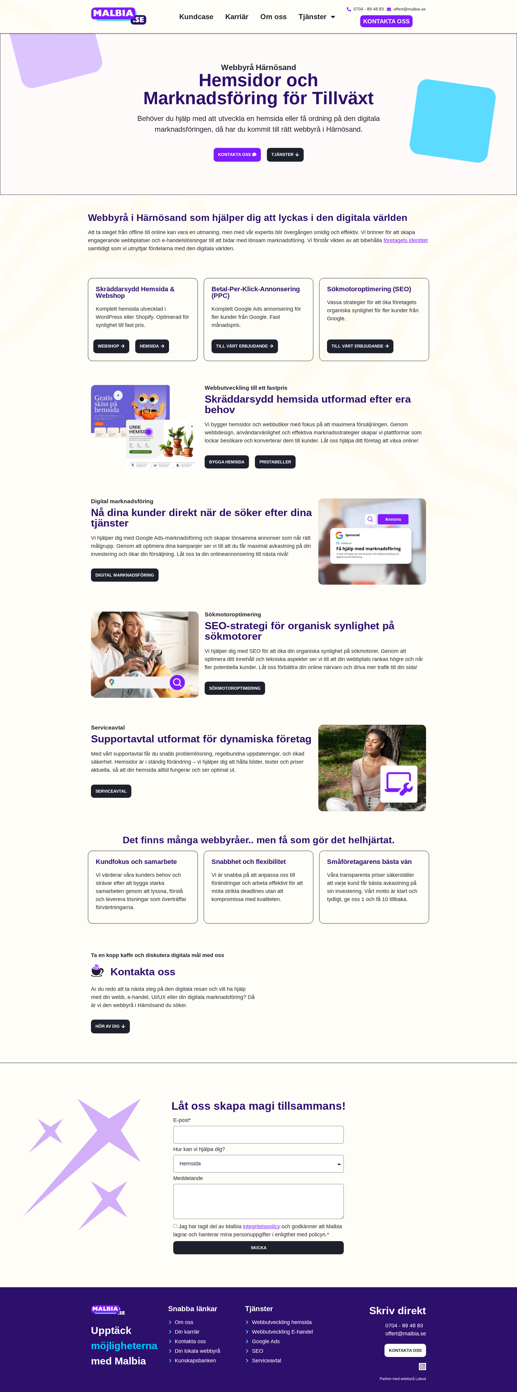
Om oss (273, 17)
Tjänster (312, 17)
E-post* (182, 1120)
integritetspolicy (261, 1226)
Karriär (236, 17)
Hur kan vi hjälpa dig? (199, 1149)
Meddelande (188, 1178)
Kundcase (196, 17)
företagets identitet (406, 240)
